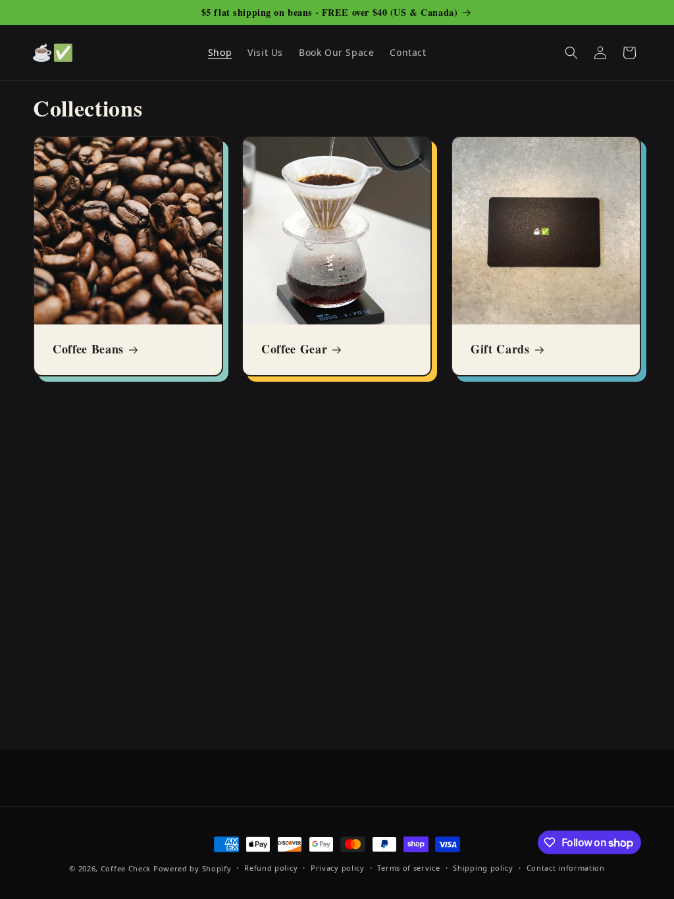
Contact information (566, 868)
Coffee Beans (88, 349)
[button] (571, 52)
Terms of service (408, 868)
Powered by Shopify (192, 868)
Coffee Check (126, 868)
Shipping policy (483, 868)
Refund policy (271, 868)
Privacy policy (338, 868)
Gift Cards (500, 349)
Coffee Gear (294, 349)
